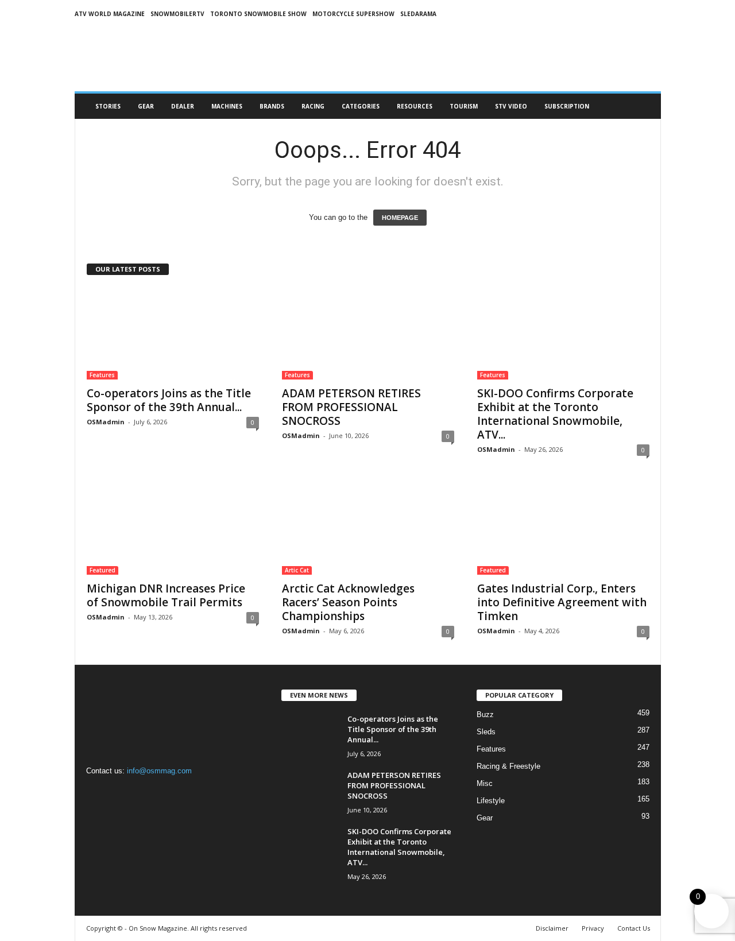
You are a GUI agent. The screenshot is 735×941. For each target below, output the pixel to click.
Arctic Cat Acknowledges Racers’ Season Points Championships (348, 602)
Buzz (485, 714)
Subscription (566, 106)
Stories (108, 106)
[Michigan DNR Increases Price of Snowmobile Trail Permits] (173, 529)
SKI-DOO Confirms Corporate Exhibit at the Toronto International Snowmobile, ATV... (555, 414)
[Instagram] (121, 793)
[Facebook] (98, 793)
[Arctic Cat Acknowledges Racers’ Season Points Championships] (368, 529)
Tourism (464, 106)
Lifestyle (491, 800)
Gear (146, 106)
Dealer (182, 106)
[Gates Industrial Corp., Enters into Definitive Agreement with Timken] (563, 529)
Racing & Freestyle (508, 766)
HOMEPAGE (400, 217)
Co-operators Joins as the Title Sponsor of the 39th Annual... (169, 400)
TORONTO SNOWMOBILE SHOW (258, 14)
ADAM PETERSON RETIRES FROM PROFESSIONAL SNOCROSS (351, 407)
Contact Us (633, 928)
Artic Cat (297, 570)
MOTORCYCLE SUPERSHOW (353, 14)
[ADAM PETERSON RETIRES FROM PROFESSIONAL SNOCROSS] (368, 334)
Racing (312, 106)
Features (102, 375)
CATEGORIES (361, 106)
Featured (102, 570)
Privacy (593, 928)
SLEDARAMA (418, 14)
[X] (143, 793)
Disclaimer (552, 928)
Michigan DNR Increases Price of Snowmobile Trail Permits (166, 595)
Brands (272, 106)
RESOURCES (414, 106)
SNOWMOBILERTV (177, 14)
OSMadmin (106, 421)
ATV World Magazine (110, 14)
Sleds (486, 731)
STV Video (511, 106)
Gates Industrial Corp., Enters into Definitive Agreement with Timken (562, 602)
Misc (485, 783)
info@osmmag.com (159, 770)
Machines (226, 106)
